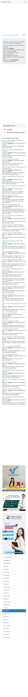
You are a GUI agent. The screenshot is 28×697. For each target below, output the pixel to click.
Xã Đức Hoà (6, 634)
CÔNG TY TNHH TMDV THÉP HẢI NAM (11, 346)
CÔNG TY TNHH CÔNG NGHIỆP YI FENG (12, 259)
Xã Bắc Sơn (6, 566)
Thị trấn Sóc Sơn (7, 563)
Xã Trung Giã (6, 575)
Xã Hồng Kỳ (6, 569)
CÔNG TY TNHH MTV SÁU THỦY (10, 313)
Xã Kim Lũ (5, 608)
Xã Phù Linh (6, 581)
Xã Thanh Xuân (6, 602)
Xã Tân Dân (6, 616)
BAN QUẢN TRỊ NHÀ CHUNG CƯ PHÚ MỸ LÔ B (13, 278)
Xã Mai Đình (6, 599)
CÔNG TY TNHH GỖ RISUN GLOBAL (10, 251)
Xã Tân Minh (6, 628)
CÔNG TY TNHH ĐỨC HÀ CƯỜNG (10, 321)
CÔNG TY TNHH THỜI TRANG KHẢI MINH (12, 389)
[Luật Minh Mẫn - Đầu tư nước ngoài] (14, 502)
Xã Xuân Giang (6, 596)
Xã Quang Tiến (6, 587)
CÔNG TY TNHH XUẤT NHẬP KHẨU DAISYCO (12, 225)
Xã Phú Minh (6, 610)
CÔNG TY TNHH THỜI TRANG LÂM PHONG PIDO (13, 286)
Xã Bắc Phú (6, 584)
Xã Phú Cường (6, 637)
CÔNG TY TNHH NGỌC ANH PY (9, 362)
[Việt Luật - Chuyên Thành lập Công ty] (14, 478)
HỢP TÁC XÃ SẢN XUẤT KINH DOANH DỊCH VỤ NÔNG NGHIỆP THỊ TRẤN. (13, 141)
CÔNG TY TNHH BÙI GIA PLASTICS (10, 159)
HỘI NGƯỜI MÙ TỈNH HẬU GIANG (10, 329)
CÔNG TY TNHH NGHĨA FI (8, 294)
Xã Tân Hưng (6, 625)
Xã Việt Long (6, 593)
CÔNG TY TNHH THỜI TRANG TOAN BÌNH (12, 233)
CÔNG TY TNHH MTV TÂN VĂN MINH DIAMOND (13, 337)
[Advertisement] (14, 18)
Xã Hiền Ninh (6, 590)
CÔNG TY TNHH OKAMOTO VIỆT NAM (11, 204)
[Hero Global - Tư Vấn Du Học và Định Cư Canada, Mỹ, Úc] (14, 533)
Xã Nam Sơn (6, 572)
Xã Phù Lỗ (5, 619)
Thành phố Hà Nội (7, 557)
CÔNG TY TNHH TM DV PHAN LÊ (10, 354)
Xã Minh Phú (6, 578)
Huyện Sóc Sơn (6, 560)
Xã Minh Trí (6, 622)
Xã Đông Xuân (6, 605)
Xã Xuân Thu (6, 613)
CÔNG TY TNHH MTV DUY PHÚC (10, 195)
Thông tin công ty (6, 2)
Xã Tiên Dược (6, 631)
